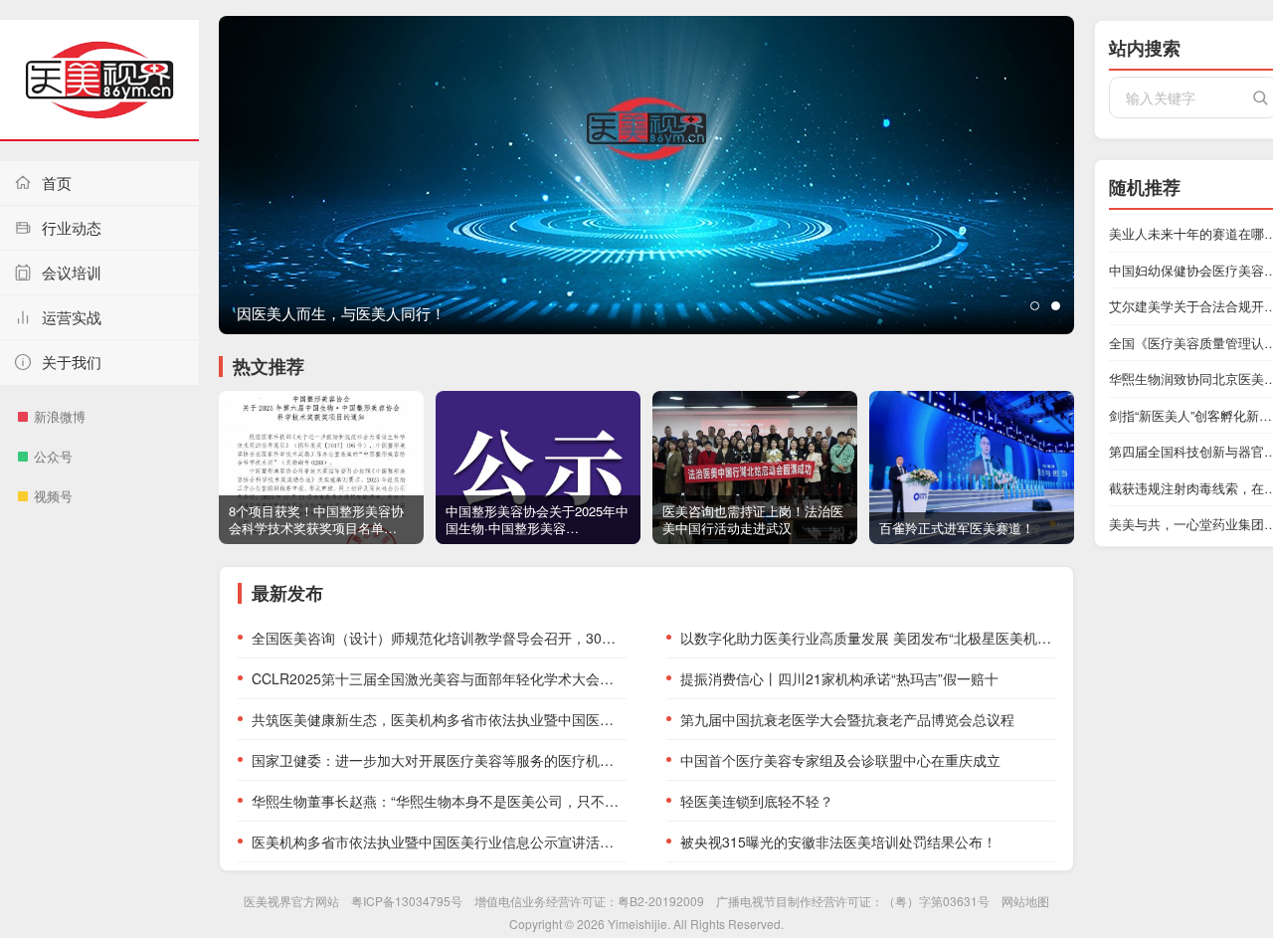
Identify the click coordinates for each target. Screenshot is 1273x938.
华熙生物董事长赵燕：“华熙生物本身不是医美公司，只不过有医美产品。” (439, 801)
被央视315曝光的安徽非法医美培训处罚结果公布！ (838, 841)
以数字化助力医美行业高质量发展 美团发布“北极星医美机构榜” (867, 638)
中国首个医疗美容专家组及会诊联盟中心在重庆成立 (840, 760)
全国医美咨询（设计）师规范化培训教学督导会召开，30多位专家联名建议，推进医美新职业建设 (439, 638)
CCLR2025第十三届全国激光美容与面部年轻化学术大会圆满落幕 (439, 678)
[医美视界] (99, 80)
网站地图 (1025, 900)
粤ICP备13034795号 (406, 900)
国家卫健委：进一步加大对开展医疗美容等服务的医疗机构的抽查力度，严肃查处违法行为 (439, 760)
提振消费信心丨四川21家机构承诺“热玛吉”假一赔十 (839, 678)
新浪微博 (60, 416)
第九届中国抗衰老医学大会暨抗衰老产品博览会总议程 (847, 719)
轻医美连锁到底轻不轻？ (756, 801)
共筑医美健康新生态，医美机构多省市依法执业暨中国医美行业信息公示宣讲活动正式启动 (439, 719)
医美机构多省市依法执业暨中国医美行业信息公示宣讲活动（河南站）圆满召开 (439, 841)
